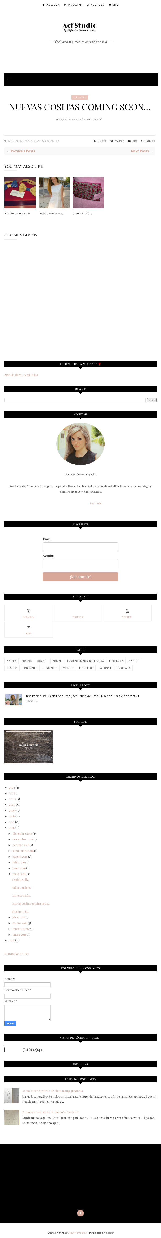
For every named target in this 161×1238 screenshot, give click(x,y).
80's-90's (42, 661)
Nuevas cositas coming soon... (31, 903)
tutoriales (123, 667)
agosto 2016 (20, 857)
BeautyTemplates (77, 1232)
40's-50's (11, 661)
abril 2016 (19, 917)
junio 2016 (19, 868)
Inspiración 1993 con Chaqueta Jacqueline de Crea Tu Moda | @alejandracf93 (82, 696)
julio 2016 (19, 862)
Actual (57, 661)
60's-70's (27, 661)
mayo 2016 (19, 874)
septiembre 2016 (23, 851)
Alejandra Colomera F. (71, 119)
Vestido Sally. (20, 880)
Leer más (95, 503)
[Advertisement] (80, 53)
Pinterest (78, 617)
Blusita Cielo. (20, 911)
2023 (12, 793)
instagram (28, 617)
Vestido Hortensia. (51, 213)
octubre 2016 (21, 845)
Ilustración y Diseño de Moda (85, 661)
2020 (12, 805)
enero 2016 (19, 935)
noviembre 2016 (23, 839)
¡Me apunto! (80, 576)
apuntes (134, 661)
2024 (12, 787)
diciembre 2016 (22, 833)
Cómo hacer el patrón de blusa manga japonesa (52, 1091)
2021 (12, 799)
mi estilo (68, 667)
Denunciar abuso (16, 954)
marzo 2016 (20, 923)
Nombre (49, 555)
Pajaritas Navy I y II (17, 213)
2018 (12, 816)
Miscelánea (116, 661)
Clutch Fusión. (82, 213)
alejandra (79, 97)
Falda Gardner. (21, 888)
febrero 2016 (21, 929)
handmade (29, 667)
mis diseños (86, 667)
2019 (12, 810)
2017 (11, 822)
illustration (49, 667)
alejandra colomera (45, 141)
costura (12, 667)
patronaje (105, 667)
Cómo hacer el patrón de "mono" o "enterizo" (50, 1112)
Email (47, 539)
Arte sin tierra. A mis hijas (21, 375)
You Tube (127, 617)
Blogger (109, 1232)
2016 (12, 828)
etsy (28, 633)
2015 (11, 940)
